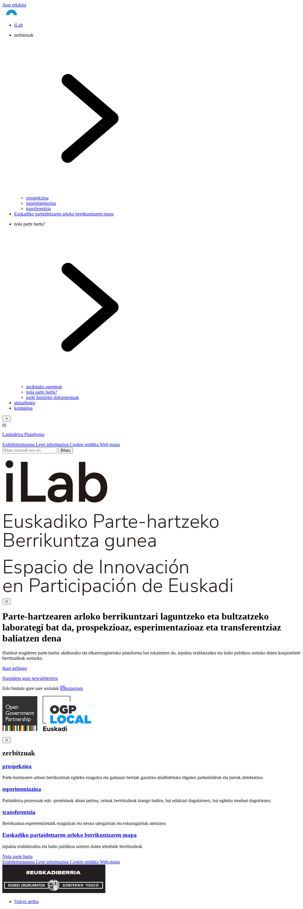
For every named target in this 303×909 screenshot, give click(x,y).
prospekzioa (37, 197)
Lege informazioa (53, 444)
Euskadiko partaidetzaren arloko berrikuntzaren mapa (64, 213)
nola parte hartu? (41, 392)
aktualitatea (24, 402)
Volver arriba (26, 901)
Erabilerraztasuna (19, 444)
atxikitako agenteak (44, 386)
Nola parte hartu (17, 856)
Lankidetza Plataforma (23, 434)
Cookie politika (85, 444)
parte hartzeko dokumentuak (52, 397)
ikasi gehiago (14, 668)
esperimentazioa (41, 203)
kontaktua (23, 408)
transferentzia (38, 208)
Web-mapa (110, 444)
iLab (18, 25)
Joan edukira (14, 4)
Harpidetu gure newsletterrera (30, 678)
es (4, 424)
